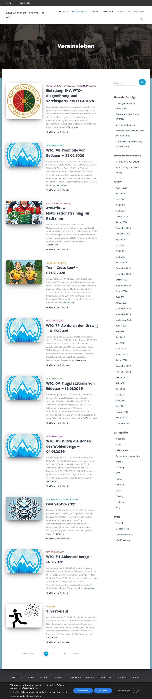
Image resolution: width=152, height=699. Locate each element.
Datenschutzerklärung (98, 677)
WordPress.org (123, 540)
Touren (64, 500)
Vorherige (29, 654)
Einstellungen (23, 692)
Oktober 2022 (122, 377)
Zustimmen (83, 690)
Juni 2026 (120, 193)
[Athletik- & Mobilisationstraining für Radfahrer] (24, 212)
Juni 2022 (120, 389)
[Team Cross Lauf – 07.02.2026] (24, 272)
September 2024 (123, 285)
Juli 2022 (120, 383)
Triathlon (120, 502)
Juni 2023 (120, 337)
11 (65, 654)
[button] (112, 11)
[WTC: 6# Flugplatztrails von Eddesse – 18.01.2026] (24, 388)
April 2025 (120, 251)
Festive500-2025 (61, 504)
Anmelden (10, 3)
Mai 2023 (120, 343)
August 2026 (122, 188)
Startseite (62, 11)
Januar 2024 (122, 303)
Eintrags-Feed (122, 529)
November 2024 (123, 274)
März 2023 (121, 348)
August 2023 (122, 326)
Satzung (31, 677)
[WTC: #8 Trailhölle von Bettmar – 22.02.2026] (24, 155)
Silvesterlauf (57, 611)
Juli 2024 (120, 297)
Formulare (20, 3)
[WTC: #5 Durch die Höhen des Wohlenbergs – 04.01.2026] (24, 446)
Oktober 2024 (122, 280)
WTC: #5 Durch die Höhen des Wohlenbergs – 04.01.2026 (68, 446)
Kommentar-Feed (124, 534)
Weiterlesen (73, 127)
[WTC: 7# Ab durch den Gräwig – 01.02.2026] (24, 330)
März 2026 (121, 211)
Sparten (107, 11)
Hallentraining (136, 11)
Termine (94, 11)
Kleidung (120, 467)
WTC (120, 11)
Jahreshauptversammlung (77, 86)
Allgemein (51, 86)
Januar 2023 (122, 360)
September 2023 (123, 320)
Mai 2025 (120, 245)
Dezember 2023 (123, 308)
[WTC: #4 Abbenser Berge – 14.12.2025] (24, 561)
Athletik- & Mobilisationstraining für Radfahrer (67, 213)
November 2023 (123, 314)
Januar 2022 (122, 417)
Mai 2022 (120, 395)
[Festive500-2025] (24, 509)
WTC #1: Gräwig (131, 162)
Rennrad (55, 500)
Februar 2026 (122, 216)
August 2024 (122, 291)
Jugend (119, 462)
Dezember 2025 (123, 228)
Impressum (16, 677)
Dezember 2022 (123, 366)
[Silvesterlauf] (24, 616)
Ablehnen (102, 690)
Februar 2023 (122, 354)
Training (55, 145)
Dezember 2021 (123, 423)
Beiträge (30, 3)
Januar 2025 (122, 262)
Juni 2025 (120, 239)
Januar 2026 (122, 222)
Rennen (119, 479)
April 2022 (120, 400)
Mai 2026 (120, 199)
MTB (48, 145)
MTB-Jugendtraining (125, 125)
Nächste (75, 654)
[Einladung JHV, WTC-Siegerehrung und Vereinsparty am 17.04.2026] (24, 101)
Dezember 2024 (123, 268)
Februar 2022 (122, 412)
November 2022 (123, 372)
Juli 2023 (120, 331)
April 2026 (120, 205)
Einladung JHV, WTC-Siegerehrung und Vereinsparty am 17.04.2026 (70, 96)
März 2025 (121, 257)
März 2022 (121, 406)
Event (60, 86)
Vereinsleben (79, 11)
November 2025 (123, 234)
